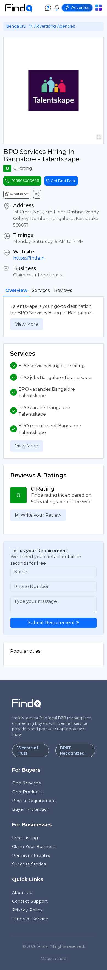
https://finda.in (28, 258)
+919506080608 (24, 180)
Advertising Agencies (54, 26)
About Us (22, 892)
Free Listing (25, 837)
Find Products (27, 791)
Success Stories (29, 864)
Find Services (26, 783)
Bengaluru (16, 26)
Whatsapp (18, 194)
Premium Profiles (31, 855)
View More (26, 324)
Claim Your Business (34, 846)
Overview (16, 290)
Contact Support (30, 901)
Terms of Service (30, 918)
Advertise (80, 7)
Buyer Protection (31, 809)
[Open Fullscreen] (99, 136)
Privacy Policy (27, 910)
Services (41, 290)
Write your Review (40, 515)
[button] (53, 90)
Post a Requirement (34, 800)
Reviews (63, 290)
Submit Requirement (51, 622)
